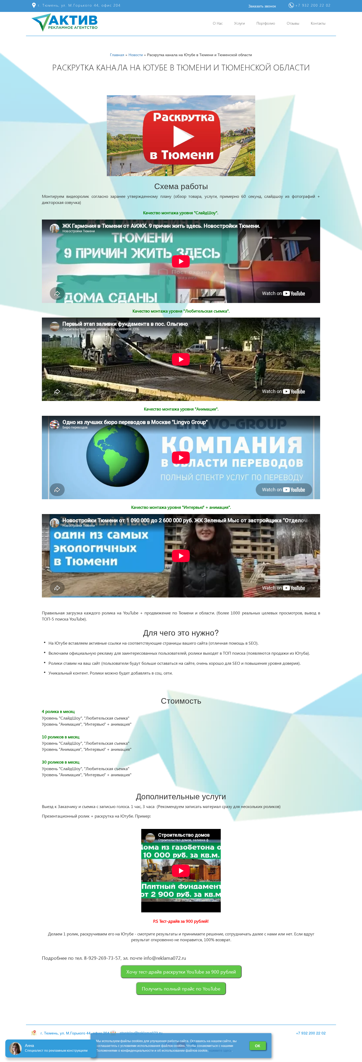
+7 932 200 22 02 (311, 1033)
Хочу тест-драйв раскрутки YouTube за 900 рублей (181, 971)
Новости (136, 54)
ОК (257, 1045)
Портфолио (266, 23)
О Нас (218, 23)
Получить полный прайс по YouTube (181, 988)
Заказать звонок (262, 5)
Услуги (239, 23)
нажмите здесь (220, 1050)
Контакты (318, 23)
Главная (117, 54)
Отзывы (293, 23)
